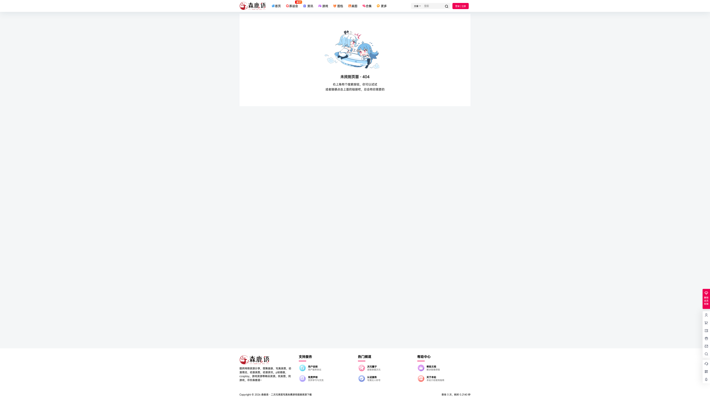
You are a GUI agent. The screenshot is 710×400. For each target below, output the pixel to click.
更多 (384, 6)
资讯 (310, 6)
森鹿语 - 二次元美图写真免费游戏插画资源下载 (286, 394)
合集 (369, 6)
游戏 (325, 6)
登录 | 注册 (460, 6)
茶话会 (293, 4)
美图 (354, 6)
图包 (340, 6)
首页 (278, 6)
